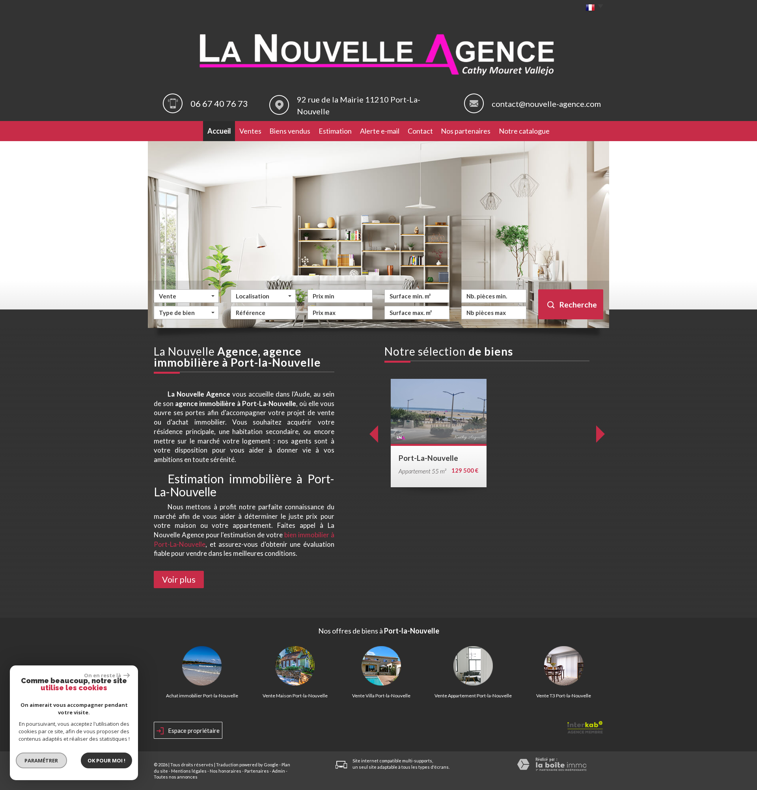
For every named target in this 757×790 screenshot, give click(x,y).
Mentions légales (189, 770)
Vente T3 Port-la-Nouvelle (563, 695)
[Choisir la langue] (592, 8)
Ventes (250, 131)
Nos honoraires (225, 770)
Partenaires (256, 770)
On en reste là (102, 675)
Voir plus (179, 579)
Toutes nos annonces (176, 776)
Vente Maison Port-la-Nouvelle (295, 695)
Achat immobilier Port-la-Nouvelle (202, 695)
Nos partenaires (465, 131)
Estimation (335, 131)
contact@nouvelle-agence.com (546, 103)
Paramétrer (41, 760)
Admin (278, 770)
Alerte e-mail (379, 131)
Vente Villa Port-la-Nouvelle (381, 695)
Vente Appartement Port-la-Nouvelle (473, 695)
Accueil (219, 131)
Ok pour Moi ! (106, 760)
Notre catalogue (524, 131)
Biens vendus (289, 131)
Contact (420, 131)
